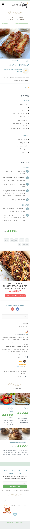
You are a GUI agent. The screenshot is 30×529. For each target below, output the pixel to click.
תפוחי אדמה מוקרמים (21, 23)
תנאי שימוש (10, 523)
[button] (3, 4)
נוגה (18, 366)
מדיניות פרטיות (19, 523)
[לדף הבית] (21, 5)
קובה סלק (5, 23)
